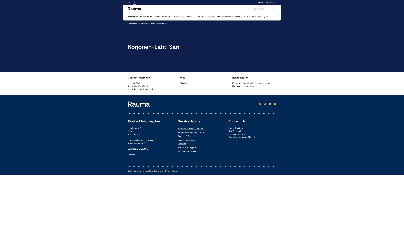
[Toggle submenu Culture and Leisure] (214, 16)
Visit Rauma (270, 2)
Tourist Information (187, 140)
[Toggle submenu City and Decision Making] (267, 16)
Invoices (131, 154)
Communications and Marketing (242, 137)
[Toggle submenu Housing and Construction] (151, 16)
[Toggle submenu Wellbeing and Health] (193, 16)
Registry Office (184, 136)
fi (130, 2)
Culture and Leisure (205, 16)
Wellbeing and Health (183, 16)
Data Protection (171, 171)
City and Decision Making (254, 16)
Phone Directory (235, 128)
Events (260, 2)
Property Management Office (191, 132)
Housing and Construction (138, 16)
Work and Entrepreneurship (228, 16)
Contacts (143, 23)
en (135, 2)
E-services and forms (237, 134)
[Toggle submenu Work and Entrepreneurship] (241, 16)
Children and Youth (162, 16)
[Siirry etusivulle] (134, 8)
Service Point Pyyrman (188, 147)
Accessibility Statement (153, 171)
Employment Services (187, 151)
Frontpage (132, 23)
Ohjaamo (182, 143)
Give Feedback (234, 131)
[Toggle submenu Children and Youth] (171, 16)
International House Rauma (190, 128)
